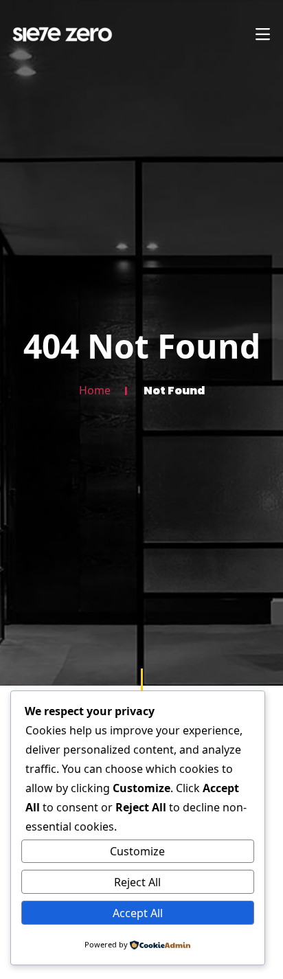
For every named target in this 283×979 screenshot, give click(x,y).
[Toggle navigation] (262, 34)
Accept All (138, 913)
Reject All (137, 882)
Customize (137, 851)
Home (95, 390)
